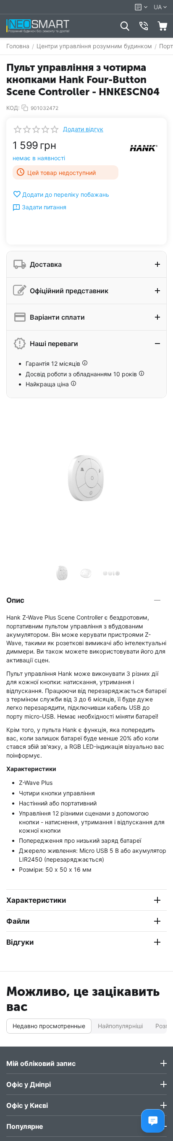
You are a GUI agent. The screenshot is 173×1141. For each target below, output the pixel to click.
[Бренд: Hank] (143, 147)
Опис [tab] (15, 600)
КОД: (13, 107)
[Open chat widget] (153, 1121)
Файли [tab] (17, 921)
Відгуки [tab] (20, 942)
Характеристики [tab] (36, 900)
